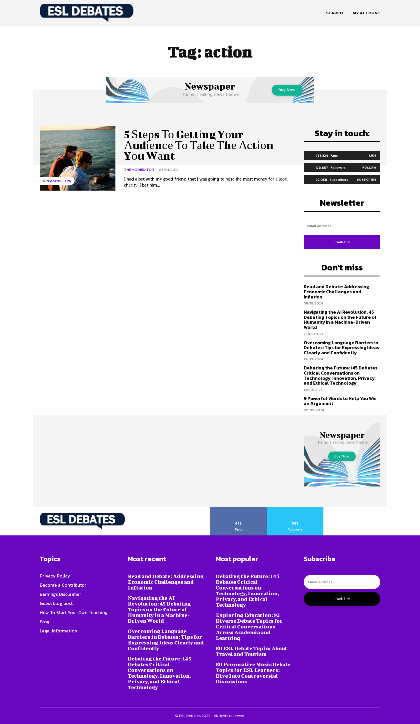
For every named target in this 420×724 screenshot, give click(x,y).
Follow (369, 167)
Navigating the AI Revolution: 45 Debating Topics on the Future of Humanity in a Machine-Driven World (340, 319)
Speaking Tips (57, 180)
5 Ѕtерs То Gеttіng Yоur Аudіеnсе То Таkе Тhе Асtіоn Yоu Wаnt (198, 145)
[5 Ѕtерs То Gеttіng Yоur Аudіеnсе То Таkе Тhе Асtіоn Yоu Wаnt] (77, 158)
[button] (334, 13)
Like (372, 155)
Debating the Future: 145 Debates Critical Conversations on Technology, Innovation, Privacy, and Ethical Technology (340, 375)
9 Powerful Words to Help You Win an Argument (340, 401)
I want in (342, 242)
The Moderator (139, 169)
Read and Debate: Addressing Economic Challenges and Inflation (336, 291)
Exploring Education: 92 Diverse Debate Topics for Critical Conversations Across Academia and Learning (249, 626)
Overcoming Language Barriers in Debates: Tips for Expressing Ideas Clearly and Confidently (341, 347)
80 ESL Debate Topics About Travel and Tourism (251, 651)
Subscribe (367, 179)
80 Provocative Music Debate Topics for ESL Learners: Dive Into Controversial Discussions (253, 673)
